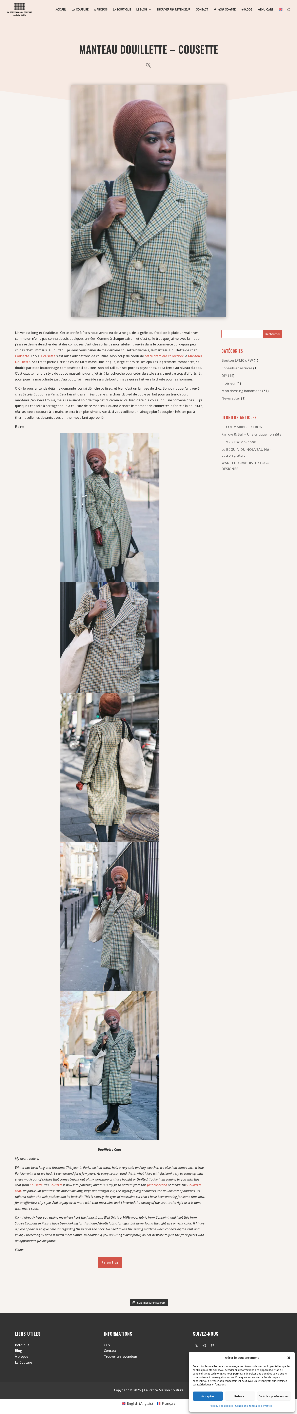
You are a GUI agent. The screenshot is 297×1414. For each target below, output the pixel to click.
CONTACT (202, 9)
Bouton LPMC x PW (237, 360)
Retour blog (110, 1262)
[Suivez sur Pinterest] (212, 1345)
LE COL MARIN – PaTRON (241, 426)
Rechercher (272, 334)
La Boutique (122, 9)
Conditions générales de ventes (253, 1406)
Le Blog (141, 9)
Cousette (22, 356)
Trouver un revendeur (173, 9)
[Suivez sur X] (196, 1345)
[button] (289, 1358)
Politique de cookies (221, 1406)
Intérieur (228, 383)
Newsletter (230, 398)
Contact (110, 1350)
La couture (80, 9)
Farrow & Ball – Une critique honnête (251, 434)
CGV (107, 1345)
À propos (100, 9)
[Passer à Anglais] (280, 13)
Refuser (240, 1396)
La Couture (23, 1362)
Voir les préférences (274, 1396)
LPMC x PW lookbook (238, 441)
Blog (18, 1350)
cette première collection (164, 356)
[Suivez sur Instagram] (204, 1345)
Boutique (22, 1345)
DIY (224, 375)
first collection (157, 1185)
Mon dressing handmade (241, 390)
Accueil (61, 9)
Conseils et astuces (236, 368)
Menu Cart (265, 9)
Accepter (207, 1396)
